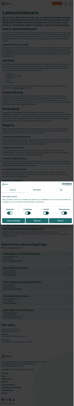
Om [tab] (61, 190)
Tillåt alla (60, 220)
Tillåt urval (37, 220)
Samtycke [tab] (13, 190)
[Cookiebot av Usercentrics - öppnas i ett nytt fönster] (63, 184)
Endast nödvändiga (13, 220)
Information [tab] (37, 190)
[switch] (28, 213)
